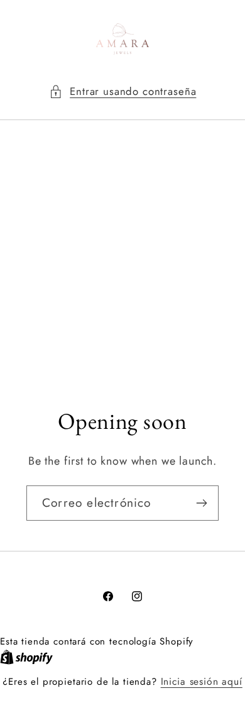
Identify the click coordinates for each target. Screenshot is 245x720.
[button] (123, 92)
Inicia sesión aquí (201, 682)
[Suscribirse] (201, 503)
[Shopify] (26, 657)
